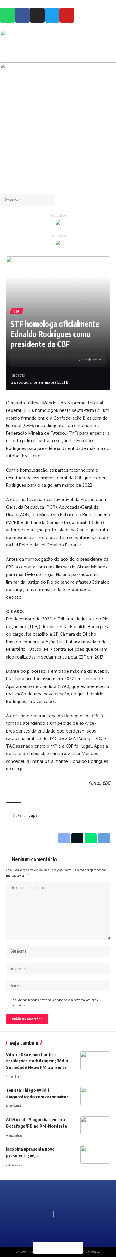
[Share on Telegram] (76, 1248)
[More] (51, 360)
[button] (58, 191)
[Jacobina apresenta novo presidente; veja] (95, 1155)
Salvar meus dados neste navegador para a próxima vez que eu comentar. (56, 1002)
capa (33, 815)
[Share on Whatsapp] (42, 360)
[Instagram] (37, 15)
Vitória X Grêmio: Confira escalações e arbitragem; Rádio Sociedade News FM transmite (37, 1061)
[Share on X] (33, 360)
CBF (16, 311)
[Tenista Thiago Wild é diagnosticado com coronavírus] (95, 1096)
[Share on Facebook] (24, 360)
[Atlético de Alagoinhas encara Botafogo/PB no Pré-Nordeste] (95, 1125)
